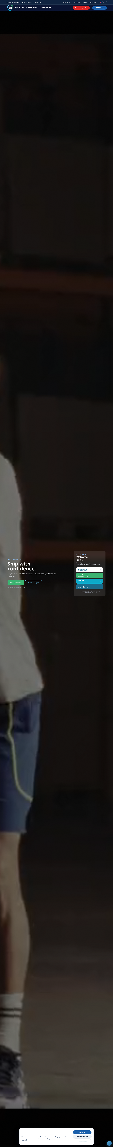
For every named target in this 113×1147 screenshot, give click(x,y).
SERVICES (77, 2)
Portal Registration (82, 8)
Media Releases (27, 2)
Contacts (37, 2)
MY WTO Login (100, 8)
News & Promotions (12, 2)
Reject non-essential (82, 1136)
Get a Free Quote (15, 583)
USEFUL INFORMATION (89, 2)
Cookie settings (82, 1141)
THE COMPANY (67, 2)
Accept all (82, 1132)
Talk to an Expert (33, 583)
